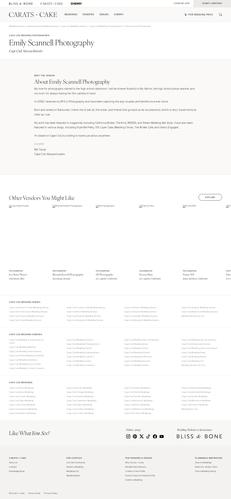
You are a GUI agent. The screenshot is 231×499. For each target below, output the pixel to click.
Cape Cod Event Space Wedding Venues (28, 312)
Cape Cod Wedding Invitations (81, 365)
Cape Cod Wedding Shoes (136, 365)
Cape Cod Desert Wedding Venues (140, 312)
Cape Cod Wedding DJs (193, 361)
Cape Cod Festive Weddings (195, 405)
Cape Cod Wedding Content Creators (26, 368)
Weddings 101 (72, 471)
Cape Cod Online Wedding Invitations (26, 355)
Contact (13, 467)
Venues (104, 14)
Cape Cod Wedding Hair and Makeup (141, 340)
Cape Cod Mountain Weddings (138, 400)
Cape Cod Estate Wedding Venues (25, 320)
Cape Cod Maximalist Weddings (196, 388)
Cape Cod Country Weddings (80, 413)
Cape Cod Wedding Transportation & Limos (26, 341)
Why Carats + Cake (134, 462)
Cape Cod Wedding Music (136, 344)
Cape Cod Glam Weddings (21, 392)
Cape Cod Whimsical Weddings (196, 400)
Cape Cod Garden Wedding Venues (140, 316)
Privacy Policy (51, 493)
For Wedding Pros (200, 15)
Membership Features (135, 467)
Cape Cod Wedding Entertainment (25, 351)
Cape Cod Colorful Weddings (137, 413)
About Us (13, 462)
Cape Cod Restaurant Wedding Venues (85, 320)
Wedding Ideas (73, 475)
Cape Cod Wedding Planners (80, 340)
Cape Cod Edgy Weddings (21, 400)
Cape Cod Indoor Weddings (79, 405)
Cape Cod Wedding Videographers (83, 352)
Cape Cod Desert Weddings (137, 388)
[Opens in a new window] (21, 4)
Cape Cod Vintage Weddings (80, 392)
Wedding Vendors (17, 26)
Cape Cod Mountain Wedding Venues (141, 320)
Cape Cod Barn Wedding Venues (82, 312)
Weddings (71, 14)
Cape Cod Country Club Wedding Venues (86, 307)
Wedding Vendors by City (193, 365)
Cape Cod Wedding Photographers (105, 26)
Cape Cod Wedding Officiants (138, 357)
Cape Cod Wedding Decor (136, 348)
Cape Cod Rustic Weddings (79, 388)
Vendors (88, 14)
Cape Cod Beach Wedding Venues (140, 307)
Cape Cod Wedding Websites (22, 347)
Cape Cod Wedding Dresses (137, 361)
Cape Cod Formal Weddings (22, 405)
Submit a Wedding (74, 467)
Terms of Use (34, 493)
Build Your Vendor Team (206, 467)
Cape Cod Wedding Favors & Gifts (25, 364)
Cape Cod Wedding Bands (194, 357)
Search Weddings (203, 462)
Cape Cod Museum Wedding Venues (84, 316)
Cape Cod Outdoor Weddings (80, 409)
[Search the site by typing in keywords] (219, 14)
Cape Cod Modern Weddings (22, 413)
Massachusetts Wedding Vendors (43, 26)
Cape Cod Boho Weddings (21, 388)
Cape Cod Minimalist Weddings (196, 392)
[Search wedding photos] (76, 4)
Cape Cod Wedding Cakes (79, 361)
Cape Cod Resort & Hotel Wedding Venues (29, 307)
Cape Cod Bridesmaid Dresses (196, 344)
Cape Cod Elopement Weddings (82, 400)
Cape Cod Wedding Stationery (23, 360)
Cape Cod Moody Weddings (195, 396)
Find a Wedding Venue (205, 471)
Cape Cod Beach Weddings (137, 405)
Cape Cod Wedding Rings (194, 352)
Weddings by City (190, 409)
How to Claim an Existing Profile (140, 475)
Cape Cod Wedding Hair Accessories (199, 340)
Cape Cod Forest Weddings (137, 392)
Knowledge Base (17, 471)
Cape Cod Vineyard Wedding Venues (26, 316)
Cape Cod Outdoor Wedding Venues (199, 307)
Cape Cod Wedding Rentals (137, 352)
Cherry (119, 14)
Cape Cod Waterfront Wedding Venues (200, 312)
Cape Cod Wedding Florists (79, 348)
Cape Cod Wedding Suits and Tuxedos (199, 348)
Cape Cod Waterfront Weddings (139, 409)
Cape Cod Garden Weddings (137, 396)
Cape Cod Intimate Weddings (80, 396)
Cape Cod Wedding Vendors (74, 26)
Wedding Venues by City (193, 316)
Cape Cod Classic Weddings (22, 396)
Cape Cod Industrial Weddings (23, 409)
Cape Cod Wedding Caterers (80, 357)
